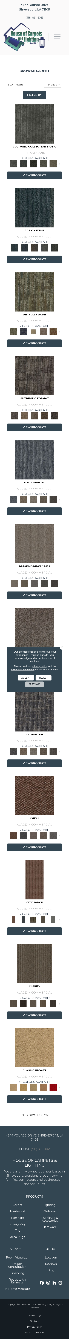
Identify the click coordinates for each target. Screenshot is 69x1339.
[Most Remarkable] (23, 331)
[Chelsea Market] (34, 795)
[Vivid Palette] (53, 331)
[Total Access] (54, 583)
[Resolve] (34, 963)
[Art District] (33, 835)
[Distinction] (53, 163)
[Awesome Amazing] (43, 331)
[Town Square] (53, 835)
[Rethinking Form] (44, 415)
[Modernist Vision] (33, 331)
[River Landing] (23, 835)
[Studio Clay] (43, 1087)
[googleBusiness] (60, 1283)
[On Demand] (44, 583)
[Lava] (33, 499)
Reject (43, 677)
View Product (34, 175)
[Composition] (43, 163)
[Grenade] (23, 499)
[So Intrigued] (34, 627)
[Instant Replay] (34, 583)
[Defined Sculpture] (24, 415)
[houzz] (54, 1283)
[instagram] (48, 1283)
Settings (34, 684)
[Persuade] (43, 1003)
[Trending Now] (34, 543)
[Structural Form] (54, 415)
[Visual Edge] (34, 375)
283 (39, 1115)
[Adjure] (53, 1003)
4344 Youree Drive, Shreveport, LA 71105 (34, 1137)
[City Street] (54, 247)
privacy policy (39, 666)
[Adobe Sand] (34, 1047)
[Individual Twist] (34, 415)
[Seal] (53, 499)
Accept (26, 677)
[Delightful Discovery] (34, 291)
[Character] (23, 163)
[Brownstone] (34, 247)
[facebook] (42, 1283)
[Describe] (33, 1003)
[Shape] (34, 459)
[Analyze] (23, 1003)
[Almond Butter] (33, 1087)
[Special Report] (24, 583)
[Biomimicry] (34, 123)
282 (32, 1115)
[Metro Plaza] (43, 835)
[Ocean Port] (24, 247)
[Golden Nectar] (23, 1087)
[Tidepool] (34, 207)
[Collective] (33, 163)
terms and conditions (22, 669)
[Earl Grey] (44, 247)
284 (47, 1115)
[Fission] (43, 499)
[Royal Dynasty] (53, 1087)
